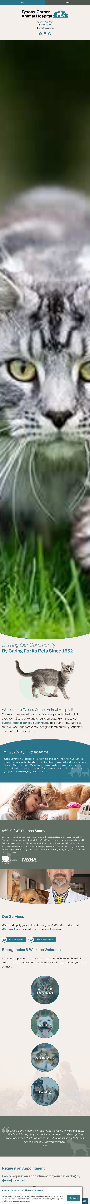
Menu (22, 2)
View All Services (16, 940)
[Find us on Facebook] (40, 33)
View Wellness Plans (45, 940)
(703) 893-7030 (46, 22)
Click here (8, 1201)
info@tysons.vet (46, 28)
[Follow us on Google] (49, 33)
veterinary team (46, 762)
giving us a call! (14, 1180)
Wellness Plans (11, 929)
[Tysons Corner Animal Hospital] (45, 14)
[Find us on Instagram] (45, 33)
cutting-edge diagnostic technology (25, 722)
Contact (67, 2)
